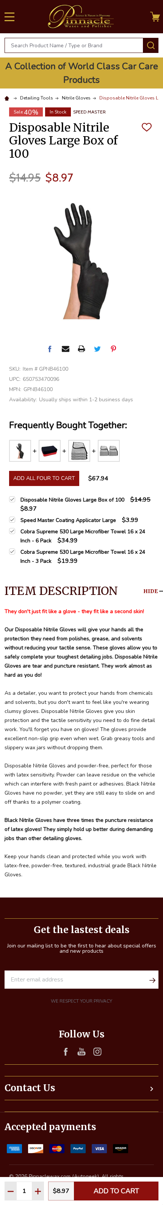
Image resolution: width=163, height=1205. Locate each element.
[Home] (8, 98)
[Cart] (155, 17)
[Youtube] (81, 1051)
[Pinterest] (113, 349)
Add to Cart (116, 1191)
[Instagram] (97, 1051)
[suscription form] (152, 980)
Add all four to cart (44, 478)
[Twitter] (97, 349)
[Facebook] (49, 349)
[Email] (65, 349)
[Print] (81, 349)
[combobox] (74, 45)
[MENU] (9, 17)
